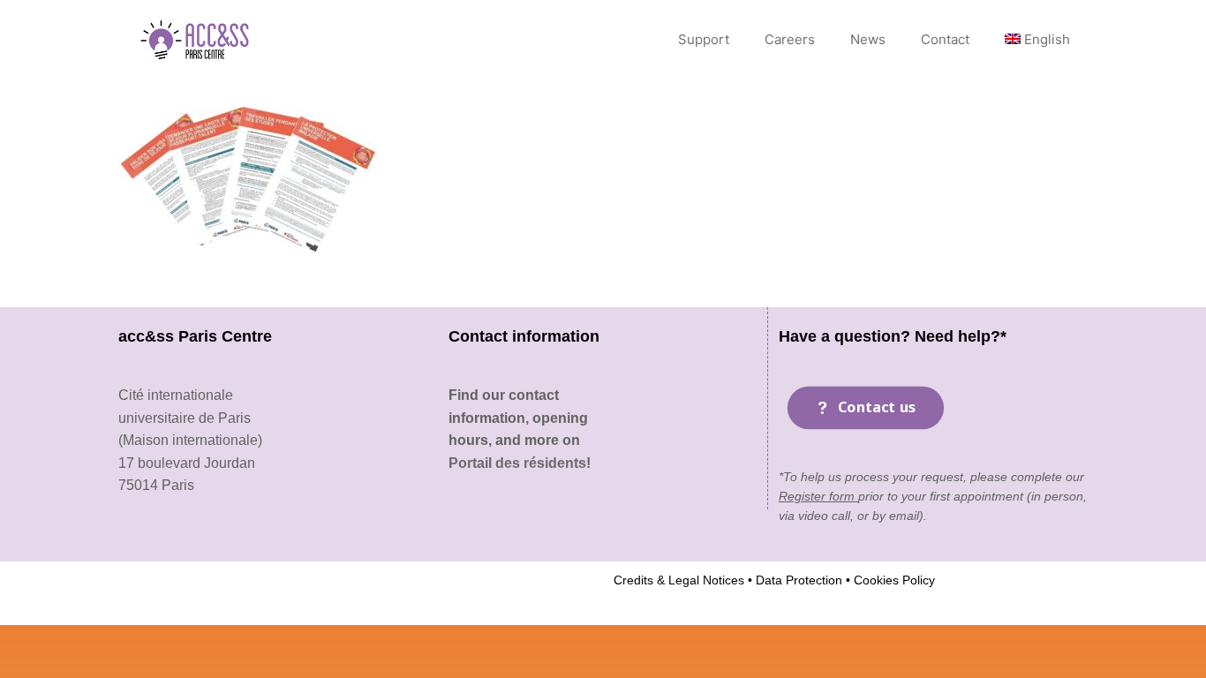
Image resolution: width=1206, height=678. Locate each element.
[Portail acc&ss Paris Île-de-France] (196, 39)
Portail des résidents (517, 463)
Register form (818, 496)
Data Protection (797, 580)
